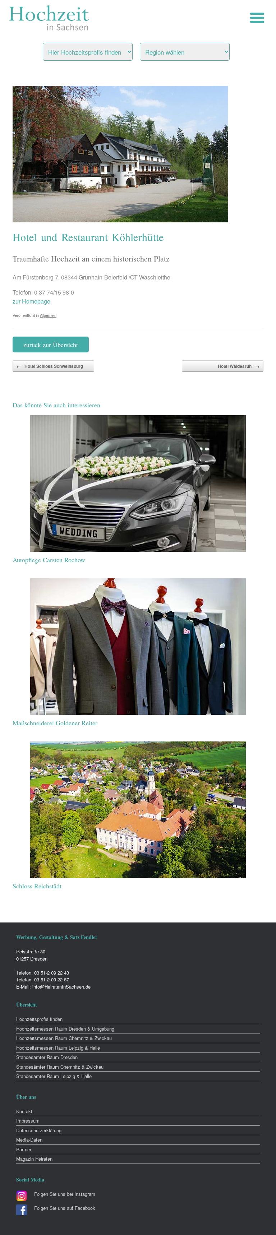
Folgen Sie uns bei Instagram (64, 1193)
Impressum (28, 1120)
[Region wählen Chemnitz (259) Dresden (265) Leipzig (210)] (194, 50)
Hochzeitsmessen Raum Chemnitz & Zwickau (64, 1038)
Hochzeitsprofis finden (39, 1019)
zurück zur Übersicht (50, 344)
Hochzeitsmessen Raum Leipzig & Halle (58, 1047)
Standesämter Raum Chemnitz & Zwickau (60, 1066)
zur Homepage (31, 301)
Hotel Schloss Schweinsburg (50, 366)
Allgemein (48, 315)
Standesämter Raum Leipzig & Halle (54, 1076)
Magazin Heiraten (34, 1158)
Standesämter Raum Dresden (47, 1057)
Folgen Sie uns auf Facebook (64, 1207)
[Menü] (259, 17)
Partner (23, 1149)
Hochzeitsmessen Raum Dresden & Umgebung (65, 1028)
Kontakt (24, 1111)
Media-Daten (29, 1139)
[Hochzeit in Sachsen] (49, 18)
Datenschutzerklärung (38, 1130)
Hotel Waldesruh (238, 366)
